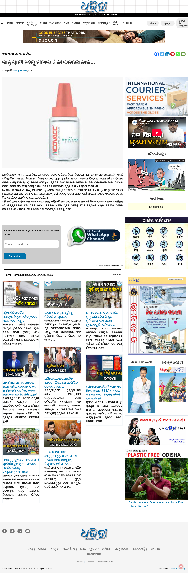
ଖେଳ (66, 23)
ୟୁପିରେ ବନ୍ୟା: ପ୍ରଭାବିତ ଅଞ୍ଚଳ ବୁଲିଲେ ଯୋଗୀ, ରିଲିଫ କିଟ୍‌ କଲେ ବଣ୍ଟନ (61, 382)
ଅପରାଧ (155, 549)
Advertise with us (105, 562)
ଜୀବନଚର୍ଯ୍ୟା (140, 549)
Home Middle (20, 274)
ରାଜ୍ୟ (10, 23)
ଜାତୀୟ (43, 23)
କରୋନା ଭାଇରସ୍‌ (11, 53)
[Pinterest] (172, 54)
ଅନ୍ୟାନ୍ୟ (127, 23)
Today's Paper (103, 15)
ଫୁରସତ (94, 549)
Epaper (167, 23)
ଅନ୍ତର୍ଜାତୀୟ (55, 23)
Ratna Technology (178, 569)
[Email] (183, 54)
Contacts (90, 562)
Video (153, 23)
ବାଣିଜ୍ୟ (76, 23)
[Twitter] (162, 54)
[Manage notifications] (181, 566)
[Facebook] (156, 54)
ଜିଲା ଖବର (116, 23)
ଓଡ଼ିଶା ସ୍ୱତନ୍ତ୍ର (32, 23)
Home (7, 274)
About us (79, 562)
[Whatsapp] (178, 54)
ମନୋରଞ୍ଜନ (104, 23)
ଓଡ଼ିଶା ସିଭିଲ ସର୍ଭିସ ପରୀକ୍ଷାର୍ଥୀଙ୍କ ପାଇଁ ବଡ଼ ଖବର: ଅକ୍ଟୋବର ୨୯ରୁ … (20, 317)
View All (116, 274)
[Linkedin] (167, 54)
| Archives (114, 15)
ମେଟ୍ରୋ (20, 23)
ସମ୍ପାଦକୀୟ (89, 23)
